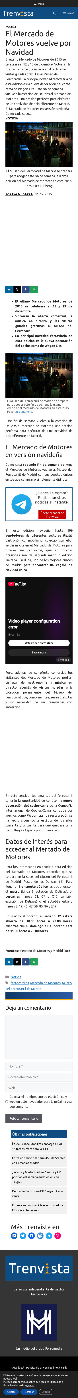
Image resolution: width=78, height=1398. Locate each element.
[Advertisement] (39, 246)
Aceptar (11, 1392)
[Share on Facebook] (26, 289)
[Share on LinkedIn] (9, 289)
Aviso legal (17, 1367)
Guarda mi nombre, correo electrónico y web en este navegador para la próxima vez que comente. (40, 1101)
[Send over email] (34, 289)
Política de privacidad (39, 1367)
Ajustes (46, 1392)
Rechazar (29, 1392)
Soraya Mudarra (19, 194)
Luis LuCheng (23, 411)
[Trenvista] (18, 13)
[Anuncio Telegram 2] (39, 520)
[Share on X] (17, 289)
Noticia (11, 118)
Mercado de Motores (45, 983)
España (10, 27)
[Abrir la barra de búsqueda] (54, 13)
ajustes (30, 1385)
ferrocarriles (20, 983)
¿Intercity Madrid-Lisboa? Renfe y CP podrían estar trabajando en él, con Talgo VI (36, 1177)
